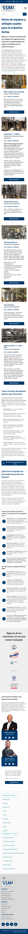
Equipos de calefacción (9, 868)
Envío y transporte (5, 897)
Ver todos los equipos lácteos (8, 71)
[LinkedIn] (5, 738)
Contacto (3, 910)
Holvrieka (5, 818)
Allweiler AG (6, 799)
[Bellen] (9, 738)
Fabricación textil (7, 857)
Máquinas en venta (6, 906)
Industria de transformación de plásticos (13, 853)
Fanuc (4, 811)
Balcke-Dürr (6, 807)
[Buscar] (25, 14)
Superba (5, 830)
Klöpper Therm (7, 822)
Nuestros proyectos (6, 908)
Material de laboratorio (9, 841)
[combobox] (12, 14)
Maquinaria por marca (9, 795)
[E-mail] (13, 738)
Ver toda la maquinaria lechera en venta (15, 463)
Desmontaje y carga (6, 895)
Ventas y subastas (5, 893)
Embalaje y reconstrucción (7, 899)
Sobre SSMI (4, 904)
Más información (14, 112)
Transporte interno (8, 860)
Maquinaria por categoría (10, 833)
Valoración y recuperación (7, 891)
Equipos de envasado (9, 845)
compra (25, 931)
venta (21, 931)
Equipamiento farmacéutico (10, 849)
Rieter (4, 826)
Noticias (3, 912)
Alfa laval (5, 803)
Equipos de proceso (8, 837)
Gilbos (4, 815)
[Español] (4, 878)
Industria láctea (7, 864)
